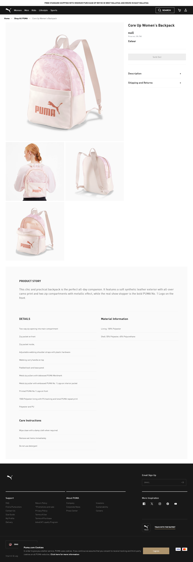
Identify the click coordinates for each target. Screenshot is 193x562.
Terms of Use (41, 514)
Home (7, 18)
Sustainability (102, 507)
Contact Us (10, 510)
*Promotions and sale (44, 507)
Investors (100, 503)
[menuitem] (18, 10)
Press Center (72, 510)
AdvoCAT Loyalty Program (46, 522)
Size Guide (10, 514)
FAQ (7, 503)
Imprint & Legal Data (15, 556)
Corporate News (73, 507)
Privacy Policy (41, 510)
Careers (99, 510)
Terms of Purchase (43, 518)
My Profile (10, 518)
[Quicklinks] (186, 10)
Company (70, 503)
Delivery (9, 522)
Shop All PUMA (21, 18)
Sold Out (157, 57)
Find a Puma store (13, 507)
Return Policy (41, 503)
